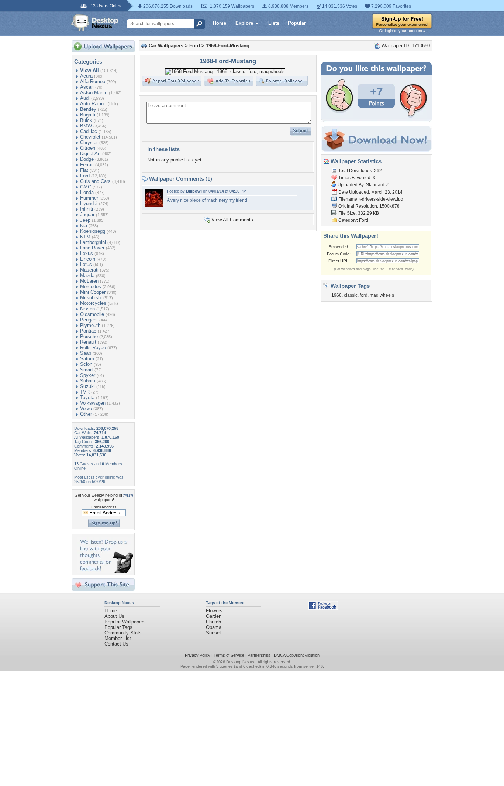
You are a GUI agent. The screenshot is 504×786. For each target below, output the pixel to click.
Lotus (86, 264)
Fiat (84, 170)
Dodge (87, 159)
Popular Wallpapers (125, 622)
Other (86, 414)
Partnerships (259, 655)
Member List (117, 638)
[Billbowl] (154, 205)
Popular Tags (118, 627)
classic (351, 295)
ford (363, 295)
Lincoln (87, 259)
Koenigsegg (92, 231)
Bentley (88, 109)
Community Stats (123, 633)
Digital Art (90, 153)
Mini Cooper (93, 292)
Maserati (89, 270)
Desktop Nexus (240, 662)
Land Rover (92, 248)
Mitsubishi (91, 297)
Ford (85, 175)
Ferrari (87, 164)
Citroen (87, 148)
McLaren (89, 281)
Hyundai (88, 203)
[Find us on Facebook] (323, 608)
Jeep (85, 220)
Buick (86, 120)
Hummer (89, 198)
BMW (86, 126)
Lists (273, 23)
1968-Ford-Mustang (227, 45)
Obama (213, 627)
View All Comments (232, 219)
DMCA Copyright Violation (297, 655)
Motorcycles (93, 303)
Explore (244, 23)
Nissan (87, 309)
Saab (85, 353)
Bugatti (87, 115)
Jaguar (87, 214)
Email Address (104, 507)
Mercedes (90, 286)
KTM (85, 236)
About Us (114, 616)
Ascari (87, 87)
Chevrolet (90, 137)
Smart (86, 369)
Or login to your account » (402, 30)
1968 (336, 295)
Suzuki (87, 386)
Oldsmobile (92, 314)
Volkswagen (93, 403)
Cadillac (88, 131)
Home (219, 23)
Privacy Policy (197, 655)
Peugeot (89, 320)
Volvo (86, 408)
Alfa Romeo (92, 81)
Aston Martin (93, 92)
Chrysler (89, 142)
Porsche (89, 336)
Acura (86, 76)
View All (89, 70)
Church (213, 622)
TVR (85, 392)
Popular (297, 23)
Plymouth (90, 325)
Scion (86, 364)
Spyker (87, 375)
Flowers (214, 610)
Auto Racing (93, 103)
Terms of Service (229, 655)
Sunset (213, 633)
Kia (83, 225)
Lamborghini (93, 242)
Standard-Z (377, 184)
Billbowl (194, 191)
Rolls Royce (93, 347)
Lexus (86, 253)
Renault (88, 342)
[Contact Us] (105, 571)
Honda (87, 192)
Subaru (87, 381)
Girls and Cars (95, 181)
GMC (85, 187)
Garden (213, 616)
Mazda (87, 275)
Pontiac (88, 331)
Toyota (87, 397)
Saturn (87, 358)
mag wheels (382, 295)
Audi (85, 98)
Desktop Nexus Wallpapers (94, 22)
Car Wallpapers (166, 45)
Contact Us (116, 644)
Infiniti (86, 209)
